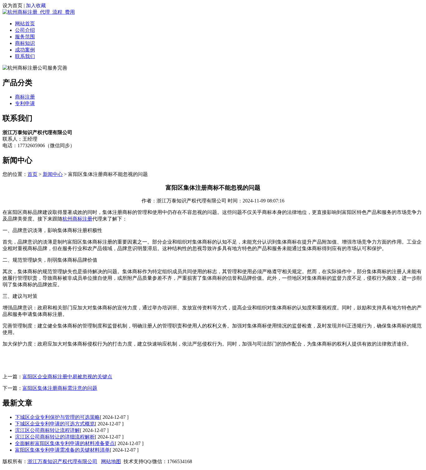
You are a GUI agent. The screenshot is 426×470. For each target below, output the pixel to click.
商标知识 (25, 43)
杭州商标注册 (77, 218)
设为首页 (12, 5)
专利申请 (25, 103)
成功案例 (25, 49)
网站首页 (25, 23)
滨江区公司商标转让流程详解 (47, 430)
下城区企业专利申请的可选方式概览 (55, 423)
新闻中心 (53, 174)
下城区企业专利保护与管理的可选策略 (57, 417)
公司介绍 (25, 30)
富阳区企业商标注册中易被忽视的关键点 (67, 376)
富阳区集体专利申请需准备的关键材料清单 (62, 450)
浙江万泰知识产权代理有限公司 (62, 461)
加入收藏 (36, 5)
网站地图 (111, 461)
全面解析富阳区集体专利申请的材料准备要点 (65, 443)
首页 (32, 174)
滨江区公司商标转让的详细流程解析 (55, 436)
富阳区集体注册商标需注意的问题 (59, 388)
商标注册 (25, 96)
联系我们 (25, 56)
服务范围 (25, 36)
